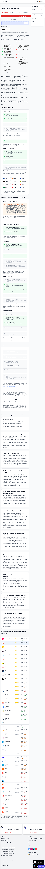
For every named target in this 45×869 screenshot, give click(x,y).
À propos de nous (32, 840)
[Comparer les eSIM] (37, 1)
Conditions (3, 863)
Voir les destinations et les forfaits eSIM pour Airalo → (11, 238)
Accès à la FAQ (8, 832)
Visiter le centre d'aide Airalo (8, 386)
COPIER (25, 23)
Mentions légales (4, 865)
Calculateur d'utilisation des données (36, 838)
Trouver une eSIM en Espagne (7, 849)
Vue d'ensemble (5, 12)
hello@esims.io (32, 852)
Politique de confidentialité (7, 861)
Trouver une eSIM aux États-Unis (8, 845)
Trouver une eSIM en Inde (6, 855)
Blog (29, 842)
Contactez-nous (33, 832)
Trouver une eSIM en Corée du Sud (8, 847)
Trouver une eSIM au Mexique (7, 853)
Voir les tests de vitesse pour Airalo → (9, 221)
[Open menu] (2, 1)
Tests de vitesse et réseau (15, 12)
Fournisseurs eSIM (5, 840)
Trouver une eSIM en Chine (7, 851)
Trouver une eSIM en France (7, 842)
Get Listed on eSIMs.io (33, 854)
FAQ (29, 845)
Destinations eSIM (5, 838)
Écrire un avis (41, 866)
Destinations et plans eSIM (28, 12)
